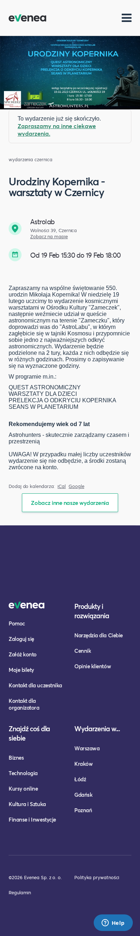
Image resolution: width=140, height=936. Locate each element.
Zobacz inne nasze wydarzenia (70, 502)
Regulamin (20, 892)
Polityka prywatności (96, 877)
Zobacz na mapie (49, 236)
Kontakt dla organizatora (24, 704)
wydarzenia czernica (30, 159)
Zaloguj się (21, 638)
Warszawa (86, 748)
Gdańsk (83, 794)
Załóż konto (23, 654)
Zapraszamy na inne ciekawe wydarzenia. (57, 129)
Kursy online (23, 788)
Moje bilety (21, 669)
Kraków (83, 763)
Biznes (16, 757)
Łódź (80, 779)
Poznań (83, 810)
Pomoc (17, 623)
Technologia (23, 773)
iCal (61, 486)
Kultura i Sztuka (27, 804)
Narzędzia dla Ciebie (98, 635)
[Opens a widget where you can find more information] (113, 923)
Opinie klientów (92, 666)
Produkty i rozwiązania (91, 611)
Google (76, 486)
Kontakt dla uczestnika (35, 685)
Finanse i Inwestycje (32, 819)
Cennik (82, 650)
